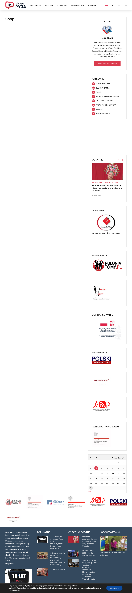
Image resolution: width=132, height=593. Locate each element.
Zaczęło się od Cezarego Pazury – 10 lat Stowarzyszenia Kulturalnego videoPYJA (58, 542)
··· (100, 5)
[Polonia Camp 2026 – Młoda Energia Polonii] (73, 553)
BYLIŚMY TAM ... (97, 183)
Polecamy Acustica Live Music (106, 233)
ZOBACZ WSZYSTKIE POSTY (107, 64)
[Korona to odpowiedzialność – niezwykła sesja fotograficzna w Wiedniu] (107, 172)
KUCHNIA (92, 5)
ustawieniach (14, 590)
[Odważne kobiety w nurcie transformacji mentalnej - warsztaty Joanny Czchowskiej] (42, 555)
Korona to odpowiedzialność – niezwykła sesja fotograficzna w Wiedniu (107, 188)
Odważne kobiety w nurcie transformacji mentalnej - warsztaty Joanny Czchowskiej (57, 559)
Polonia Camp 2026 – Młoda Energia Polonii (88, 553)
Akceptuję (114, 588)
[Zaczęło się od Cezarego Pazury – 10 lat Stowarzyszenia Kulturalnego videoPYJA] (42, 539)
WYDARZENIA (77, 5)
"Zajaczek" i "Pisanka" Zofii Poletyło (112, 554)
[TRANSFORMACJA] (42, 572)
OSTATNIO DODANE (111, 183)
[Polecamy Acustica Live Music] (107, 222)
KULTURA (49, 5)
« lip (89, 491)
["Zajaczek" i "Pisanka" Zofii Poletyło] (113, 543)
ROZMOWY (62, 5)
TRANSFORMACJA (57, 569)
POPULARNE (35, 5)
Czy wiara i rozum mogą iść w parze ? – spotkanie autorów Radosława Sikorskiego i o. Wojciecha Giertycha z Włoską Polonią (89, 569)
